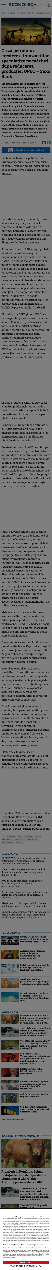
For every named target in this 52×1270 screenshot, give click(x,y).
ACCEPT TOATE (26, 1262)
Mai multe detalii (29, 1224)
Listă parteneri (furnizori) (9, 1257)
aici (14, 1235)
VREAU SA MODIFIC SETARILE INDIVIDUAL (26, 1266)
